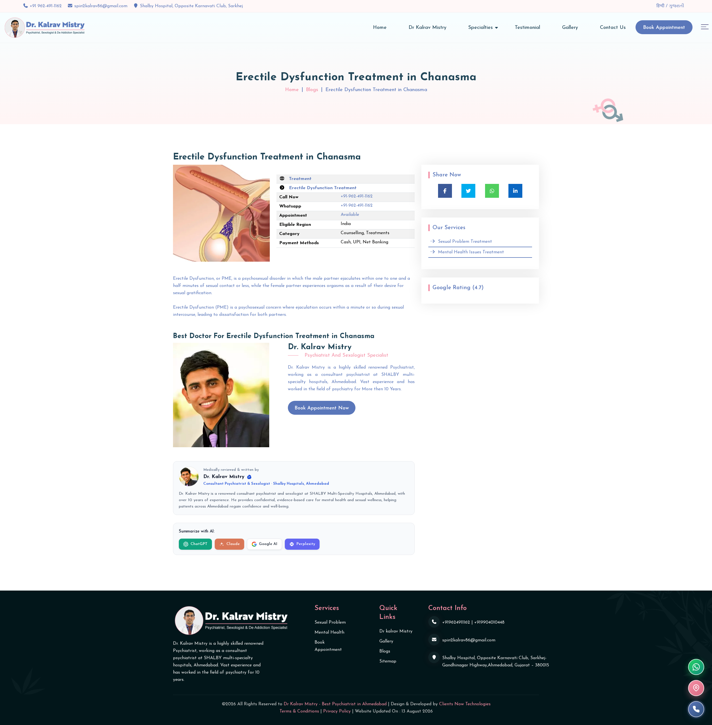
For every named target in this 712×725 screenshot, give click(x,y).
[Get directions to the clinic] (696, 688)
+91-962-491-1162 (357, 196)
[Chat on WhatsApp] (696, 667)
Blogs (312, 90)
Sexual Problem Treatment (465, 241)
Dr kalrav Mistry (395, 631)
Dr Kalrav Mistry (427, 27)
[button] (705, 26)
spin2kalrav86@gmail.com (100, 6)
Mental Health (329, 632)
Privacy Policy (337, 711)
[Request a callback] (696, 709)
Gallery (570, 27)
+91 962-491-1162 (46, 6)
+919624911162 (456, 622)
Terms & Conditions (299, 711)
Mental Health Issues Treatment (471, 252)
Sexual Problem (330, 622)
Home (380, 27)
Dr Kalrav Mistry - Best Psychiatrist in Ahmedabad (335, 704)
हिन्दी (661, 6)
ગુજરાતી (676, 6)
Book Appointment (664, 27)
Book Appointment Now (322, 408)
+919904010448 (489, 622)
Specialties (480, 27)
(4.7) (478, 288)
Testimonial (527, 27)
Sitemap (387, 661)
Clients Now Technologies (465, 704)
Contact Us (613, 27)
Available (350, 214)
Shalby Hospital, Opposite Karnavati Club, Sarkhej (191, 6)
